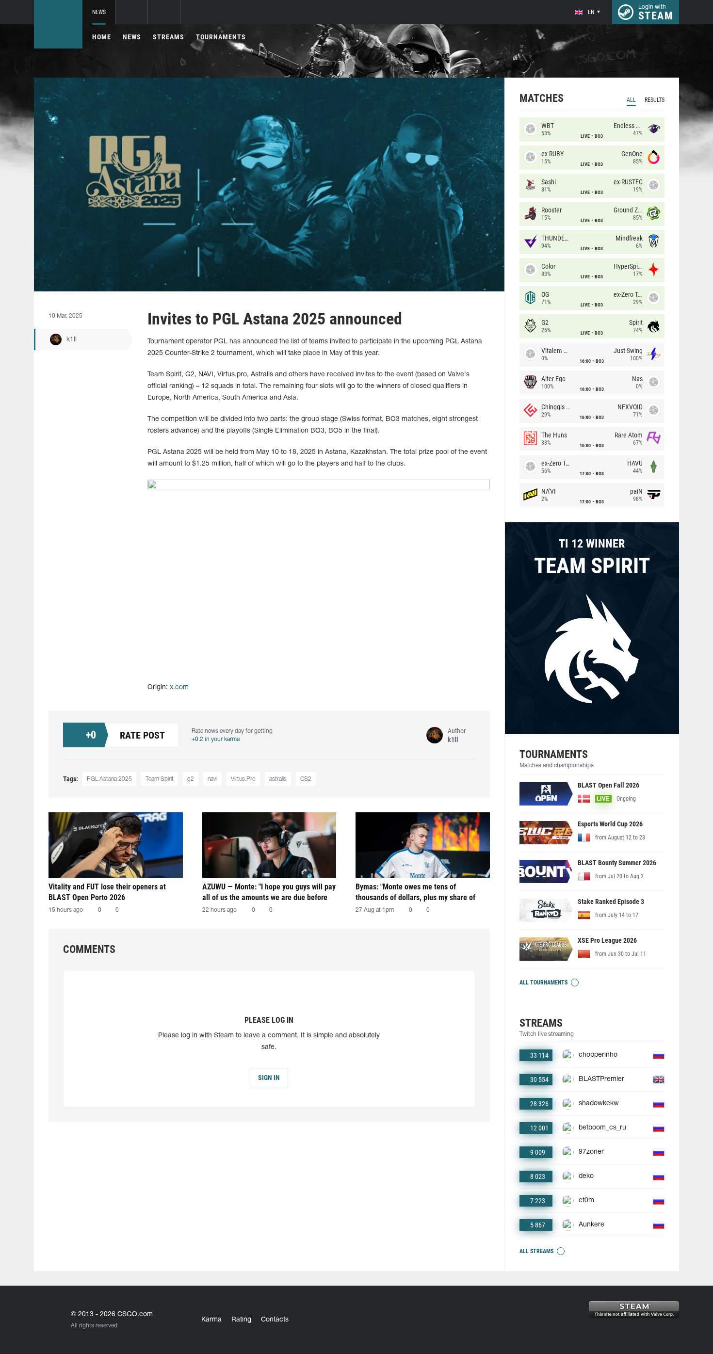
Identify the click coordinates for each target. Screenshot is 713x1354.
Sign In (269, 1077)
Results (654, 100)
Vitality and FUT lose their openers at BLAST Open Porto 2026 (107, 892)
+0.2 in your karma (216, 739)
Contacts (275, 1320)
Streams (168, 37)
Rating (241, 1320)
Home (101, 37)
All (631, 100)
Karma (211, 1320)
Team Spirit (160, 779)
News (99, 12)
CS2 (305, 779)
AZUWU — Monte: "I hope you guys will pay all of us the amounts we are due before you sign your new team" (269, 892)
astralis (278, 779)
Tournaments (221, 37)
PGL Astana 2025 (109, 779)
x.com (179, 687)
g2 (190, 779)
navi (212, 779)
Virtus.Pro (243, 779)
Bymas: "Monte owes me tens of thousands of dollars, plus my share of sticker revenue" (415, 892)
